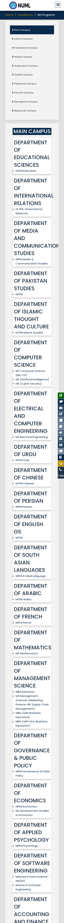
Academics (25, 15)
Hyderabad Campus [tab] (26, 65)
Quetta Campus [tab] (23, 74)
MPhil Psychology (27, 846)
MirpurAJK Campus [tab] (25, 110)
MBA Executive (25, 692)
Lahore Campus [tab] (23, 38)
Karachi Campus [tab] (24, 92)
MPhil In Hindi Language (31, 576)
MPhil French (23, 622)
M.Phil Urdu (22, 460)
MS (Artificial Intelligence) (32, 379)
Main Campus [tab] (22, 30)
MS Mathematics (27, 653)
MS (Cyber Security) (29, 383)
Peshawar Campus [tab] (25, 83)
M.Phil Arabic (24, 599)
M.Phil (19, 294)
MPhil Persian (24, 507)
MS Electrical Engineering (32, 437)
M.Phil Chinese (25, 483)
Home (9, 15)
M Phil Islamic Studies (29, 332)
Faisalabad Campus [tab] (26, 47)
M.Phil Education (26, 171)
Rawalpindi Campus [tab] (26, 101)
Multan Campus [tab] (23, 56)
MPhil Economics (26, 806)
